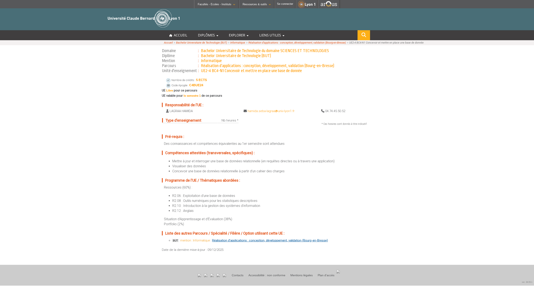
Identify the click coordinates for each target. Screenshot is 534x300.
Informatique (237, 42)
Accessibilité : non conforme (266, 275)
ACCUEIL (179, 35)
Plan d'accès (326, 275)
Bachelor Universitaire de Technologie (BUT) (201, 42)
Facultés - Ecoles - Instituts (214, 4)
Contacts (237, 275)
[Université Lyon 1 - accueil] (37, 28)
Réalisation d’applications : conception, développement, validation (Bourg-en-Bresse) (297, 42)
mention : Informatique (195, 240)
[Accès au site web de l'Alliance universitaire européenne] (329, 7)
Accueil (168, 42)
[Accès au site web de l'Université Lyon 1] (306, 7)
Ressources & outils (255, 4)
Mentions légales (301, 275)
